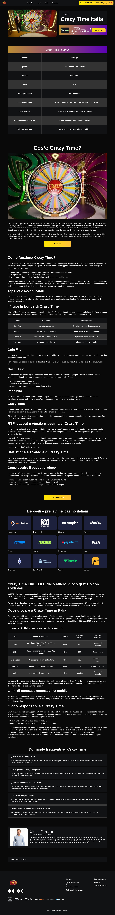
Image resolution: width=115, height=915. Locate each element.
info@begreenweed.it (100, 885)
